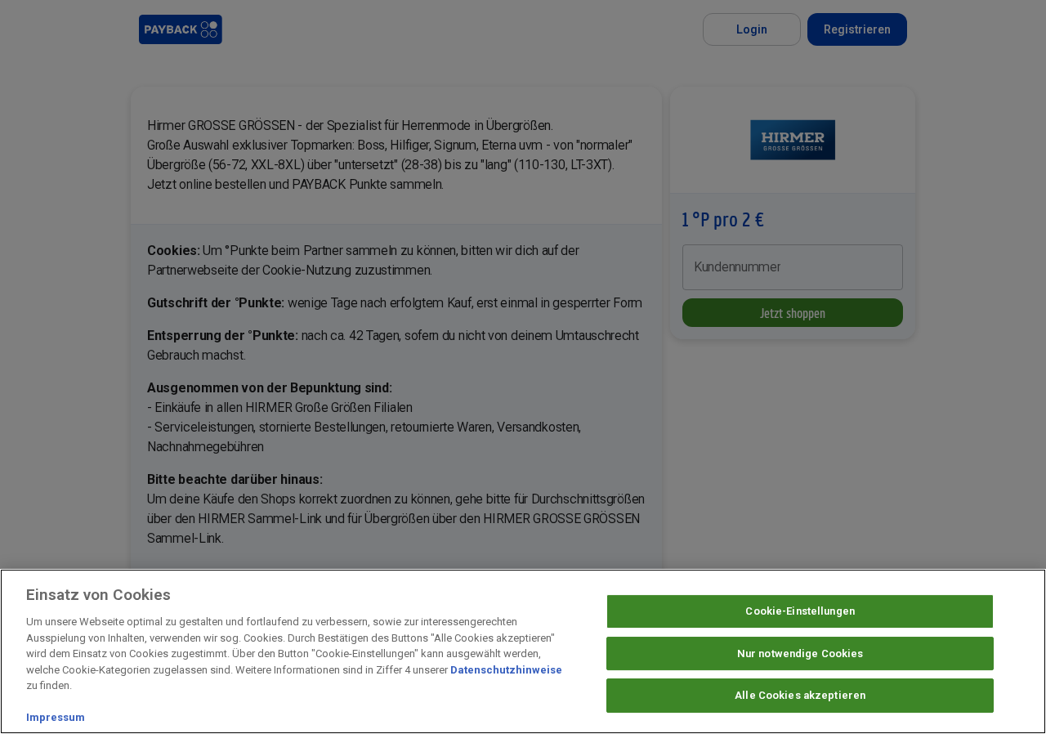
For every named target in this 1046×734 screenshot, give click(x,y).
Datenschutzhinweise (506, 670)
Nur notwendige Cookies (800, 653)
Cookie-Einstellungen (800, 611)
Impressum (55, 717)
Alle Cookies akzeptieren (800, 696)
